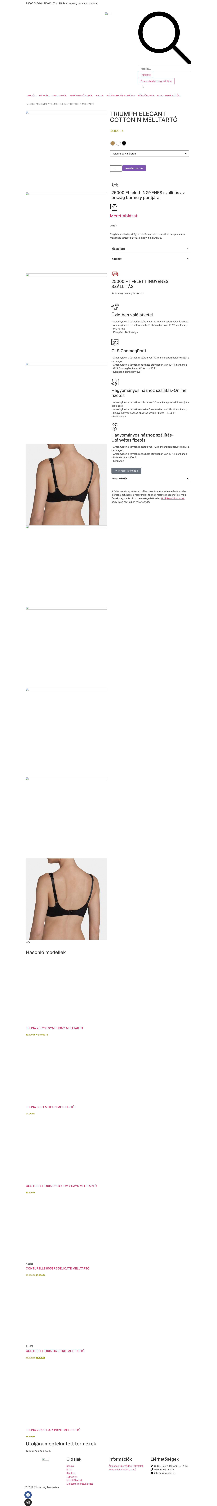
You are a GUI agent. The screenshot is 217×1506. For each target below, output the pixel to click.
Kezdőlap (30, 104)
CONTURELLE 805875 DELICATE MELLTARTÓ (57, 1268)
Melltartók (42, 104)
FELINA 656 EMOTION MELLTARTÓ (50, 1107)
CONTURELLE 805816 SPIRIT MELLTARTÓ (55, 1351)
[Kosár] (142, 87)
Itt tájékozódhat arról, (173, 498)
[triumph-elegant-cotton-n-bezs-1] (66, 151)
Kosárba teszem (134, 168)
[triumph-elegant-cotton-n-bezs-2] (66, 232)
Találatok (146, 74)
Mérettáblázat (123, 215)
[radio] (113, 143)
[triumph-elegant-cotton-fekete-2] (66, 484)
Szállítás (117, 258)
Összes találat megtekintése (156, 81)
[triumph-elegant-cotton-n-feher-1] (66, 318)
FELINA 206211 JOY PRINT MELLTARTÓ (53, 1430)
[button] (43, 95)
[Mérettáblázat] (113, 207)
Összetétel (118, 248)
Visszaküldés (120, 478)
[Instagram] (28, 1502)
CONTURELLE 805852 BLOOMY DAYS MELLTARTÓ (61, 1186)
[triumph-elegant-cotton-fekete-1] (66, 403)
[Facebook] (28, 1495)
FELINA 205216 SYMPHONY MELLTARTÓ (54, 1028)
